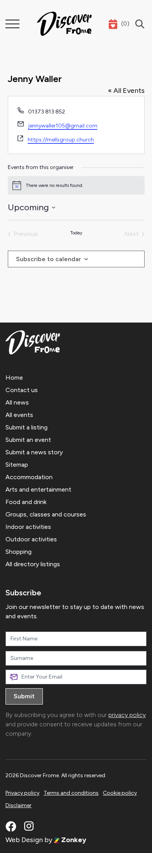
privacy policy (127, 715)
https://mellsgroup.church (61, 139)
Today (76, 232)
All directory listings (32, 564)
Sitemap (16, 464)
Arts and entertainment (38, 489)
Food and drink (25, 502)
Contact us (21, 390)
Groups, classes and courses (45, 514)
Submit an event (28, 439)
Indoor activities (28, 526)
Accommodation (29, 477)
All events (19, 415)
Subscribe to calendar (48, 259)
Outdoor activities (31, 539)
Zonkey (73, 840)
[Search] (138, 24)
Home (14, 377)
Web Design (24, 840)
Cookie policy (120, 793)
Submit (24, 696)
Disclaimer (18, 805)
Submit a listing (26, 427)
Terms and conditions (71, 793)
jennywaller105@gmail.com (62, 125)
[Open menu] (12, 23)
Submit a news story (34, 452)
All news (17, 402)
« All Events (126, 90)
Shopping (18, 551)
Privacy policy (22, 793)
